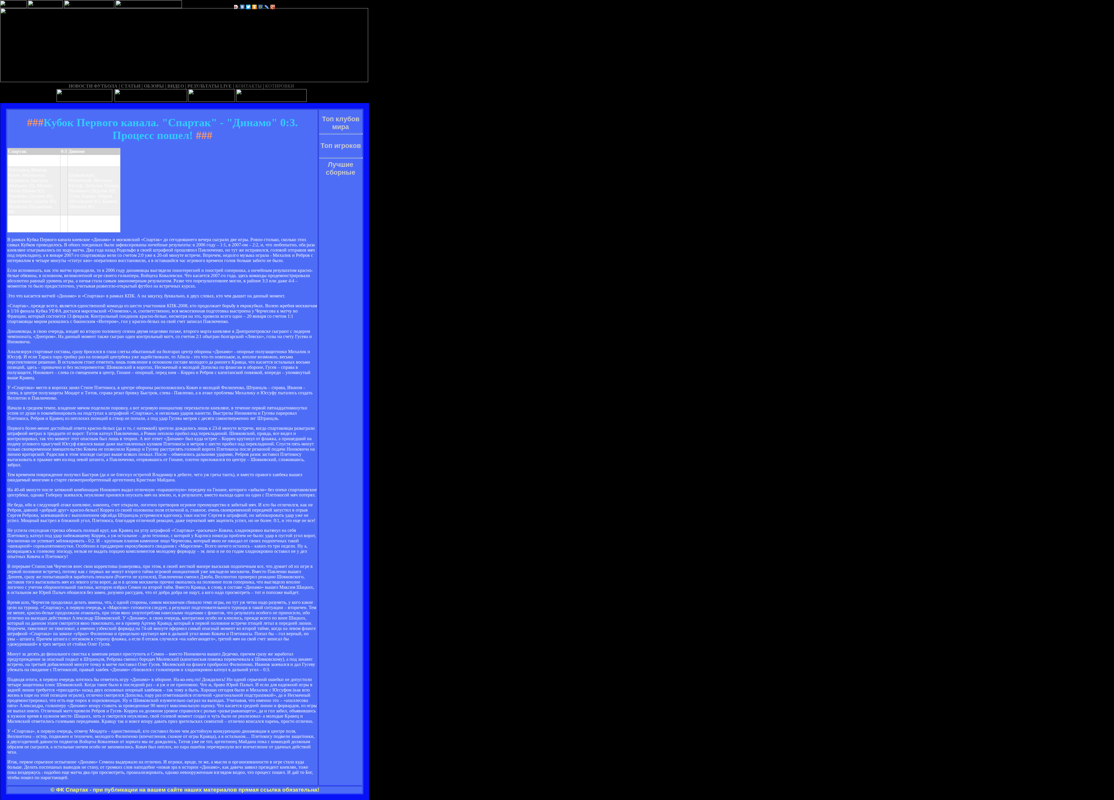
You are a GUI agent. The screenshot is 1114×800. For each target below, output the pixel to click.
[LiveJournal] (267, 7)
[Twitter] (248, 7)
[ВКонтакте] (242, 7)
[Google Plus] (273, 7)
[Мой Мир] (261, 7)
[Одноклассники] (255, 7)
